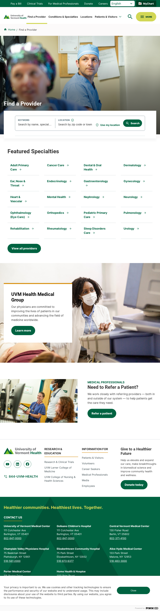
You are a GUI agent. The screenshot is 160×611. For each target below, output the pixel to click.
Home (11, 29)
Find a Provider (37, 16)
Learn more (23, 330)
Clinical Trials (35, 3)
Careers (103, 3)
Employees (88, 485)
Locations (86, 16)
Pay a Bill (16, 3)
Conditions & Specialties (63, 16)
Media (85, 480)
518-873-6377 (65, 561)
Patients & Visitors (106, 16)
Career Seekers (91, 469)
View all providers (24, 248)
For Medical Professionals (63, 3)
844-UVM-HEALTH (23, 476)
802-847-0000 (12, 538)
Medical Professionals (95, 474)
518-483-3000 (118, 561)
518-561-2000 (12, 561)
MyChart (148, 3)
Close (133, 590)
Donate (88, 3)
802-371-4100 (118, 538)
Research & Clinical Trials (59, 462)
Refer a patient (102, 413)
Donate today (134, 484)
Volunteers (88, 463)
